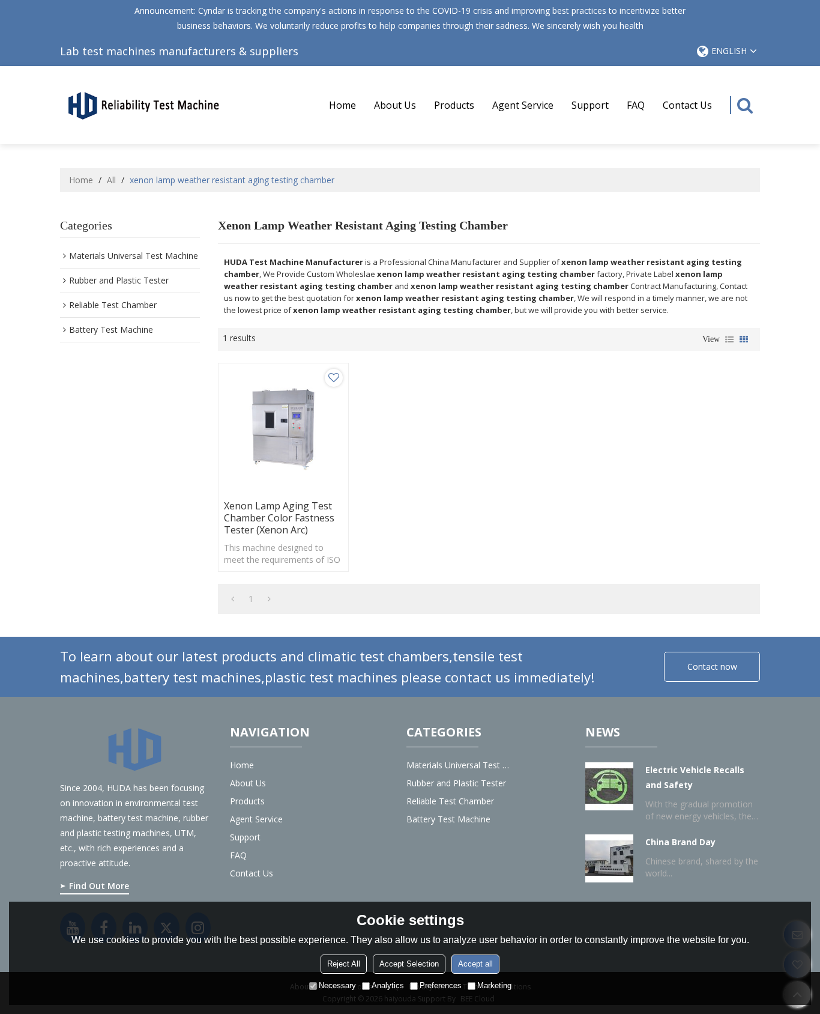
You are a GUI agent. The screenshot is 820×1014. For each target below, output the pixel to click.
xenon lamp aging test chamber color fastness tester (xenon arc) (279, 518)
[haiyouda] (144, 104)
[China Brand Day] (609, 858)
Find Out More (99, 885)
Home (342, 105)
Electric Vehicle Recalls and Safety (694, 777)
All (111, 180)
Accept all (475, 963)
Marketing (494, 985)
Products (454, 105)
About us (395, 105)
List (729, 339)
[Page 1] (232, 599)
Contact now (712, 666)
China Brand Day (680, 842)
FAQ (636, 105)
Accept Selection (409, 963)
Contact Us (687, 105)
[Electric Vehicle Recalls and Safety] (609, 786)
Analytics (388, 985)
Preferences (441, 985)
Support (590, 105)
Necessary (337, 985)
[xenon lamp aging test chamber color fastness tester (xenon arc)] (283, 428)
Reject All (343, 963)
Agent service (522, 105)
